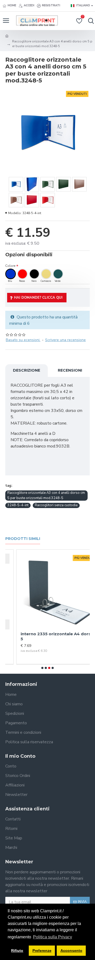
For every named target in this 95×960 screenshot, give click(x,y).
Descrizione (26, 370)
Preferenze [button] (41, 950)
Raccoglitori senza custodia (56, 505)
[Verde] (58, 274)
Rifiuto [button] (17, 950)
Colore (10, 266)
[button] (42, 668)
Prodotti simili (22, 538)
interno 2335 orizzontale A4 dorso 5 (46, 636)
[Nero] (34, 274)
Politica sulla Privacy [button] (52, 937)
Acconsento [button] (71, 950)
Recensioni (70, 370)
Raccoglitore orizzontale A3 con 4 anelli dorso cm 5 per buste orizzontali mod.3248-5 (46, 495)
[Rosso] (22, 274)
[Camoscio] (46, 274)
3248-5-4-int (17, 505)
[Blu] (10, 274)
